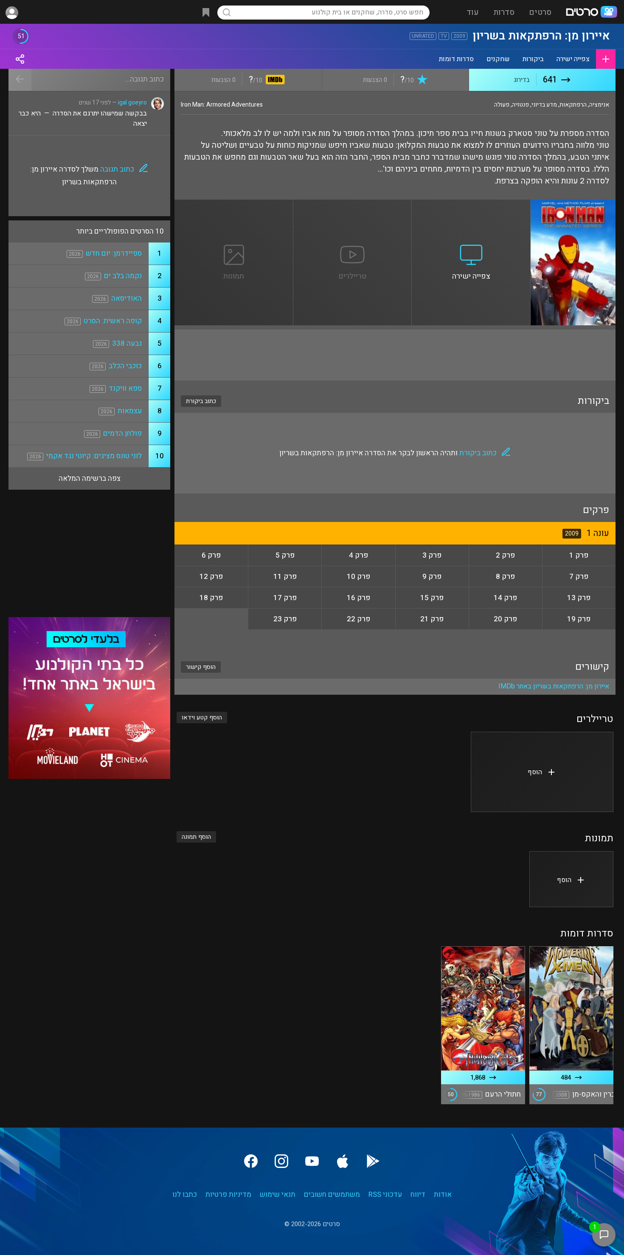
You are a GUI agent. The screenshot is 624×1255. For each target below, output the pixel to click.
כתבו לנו (184, 1194)
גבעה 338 (127, 343)
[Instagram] (281, 1161)
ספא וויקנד (125, 388)
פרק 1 (578, 555)
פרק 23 (285, 619)
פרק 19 (578, 619)
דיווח (417, 1194)
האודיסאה (126, 298)
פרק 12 (211, 576)
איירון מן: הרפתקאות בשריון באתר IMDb (553, 686)
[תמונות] (233, 205)
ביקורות (533, 59)
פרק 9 (431, 576)
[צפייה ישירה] (471, 205)
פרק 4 (358, 555)
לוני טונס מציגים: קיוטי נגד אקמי (94, 456)
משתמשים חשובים (332, 1194)
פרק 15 (432, 597)
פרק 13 (578, 597)
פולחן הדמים (122, 433)
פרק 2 (505, 555)
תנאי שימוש (277, 1194)
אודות (443, 1194)
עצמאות (130, 411)
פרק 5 (285, 555)
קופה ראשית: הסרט (113, 321)
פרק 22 (358, 619)
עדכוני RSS (385, 1194)
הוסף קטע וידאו (202, 717)
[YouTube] (312, 1161)
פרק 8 (505, 576)
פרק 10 (358, 576)
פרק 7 (578, 576)
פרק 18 (211, 597)
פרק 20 (505, 619)
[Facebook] (251, 1161)
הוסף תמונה (196, 836)
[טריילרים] (352, 205)
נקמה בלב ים (123, 276)
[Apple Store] (342, 1161)
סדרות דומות (456, 59)
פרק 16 (358, 597)
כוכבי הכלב (125, 366)
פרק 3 (431, 555)
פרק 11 (285, 576)
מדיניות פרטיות (228, 1194)
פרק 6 (211, 555)
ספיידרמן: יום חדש (114, 253)
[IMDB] (273, 80)
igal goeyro (132, 102)
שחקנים (498, 59)
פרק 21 (432, 619)
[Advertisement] (395, 355)
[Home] (591, 13)
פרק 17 (285, 597)
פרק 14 (505, 597)
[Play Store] (373, 1161)
